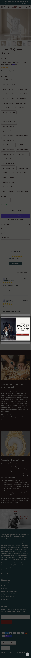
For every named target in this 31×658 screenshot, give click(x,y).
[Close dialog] (29, 318)
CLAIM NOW (22, 334)
